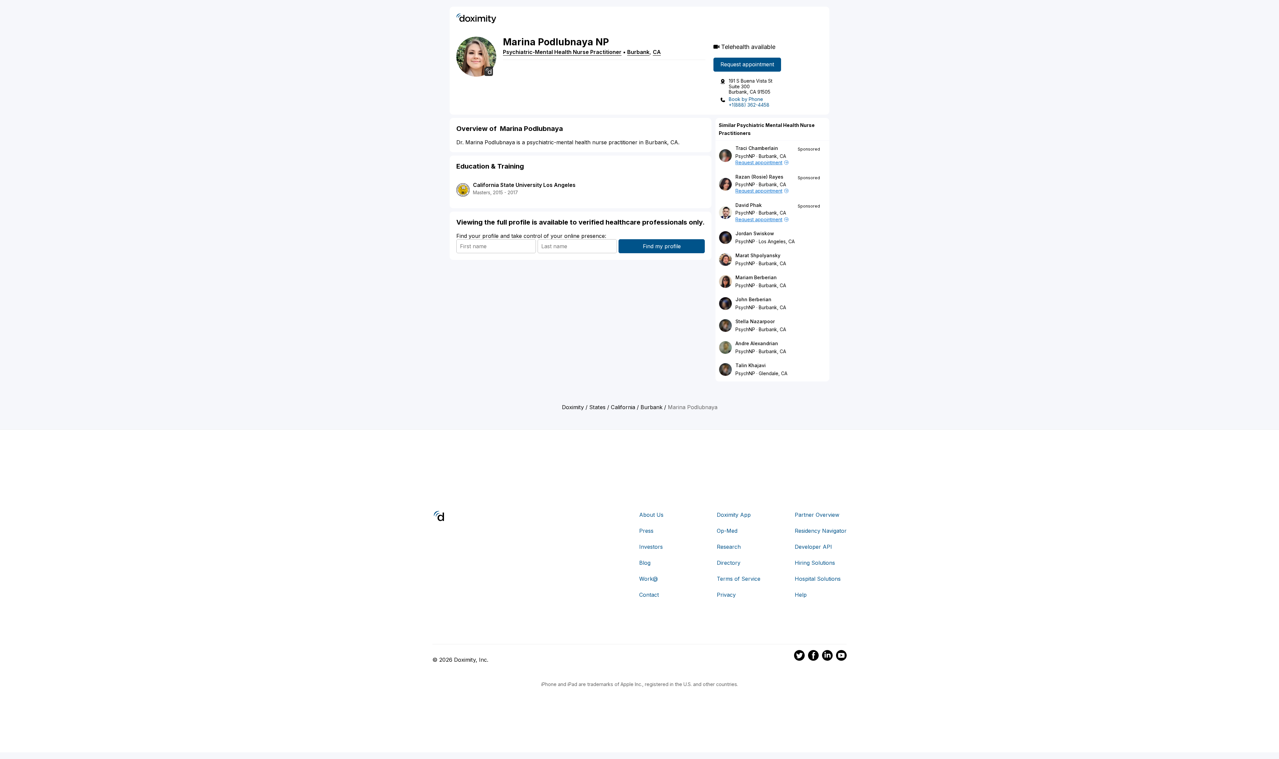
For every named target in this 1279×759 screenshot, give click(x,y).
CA (657, 52)
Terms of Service (738, 578)
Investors (651, 546)
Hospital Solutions (818, 578)
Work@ (648, 578)
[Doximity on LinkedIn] (827, 656)
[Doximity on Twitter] (799, 656)
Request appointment (747, 64)
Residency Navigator (821, 530)
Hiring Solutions (815, 562)
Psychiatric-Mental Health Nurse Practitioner (562, 52)
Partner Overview (817, 514)
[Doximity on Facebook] (813, 656)
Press (646, 530)
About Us (651, 514)
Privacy (726, 594)
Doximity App (734, 514)
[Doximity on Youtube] (841, 656)
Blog (644, 562)
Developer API (813, 546)
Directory (728, 562)
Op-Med (727, 530)
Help (801, 594)
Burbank (638, 52)
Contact (649, 594)
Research (729, 546)
